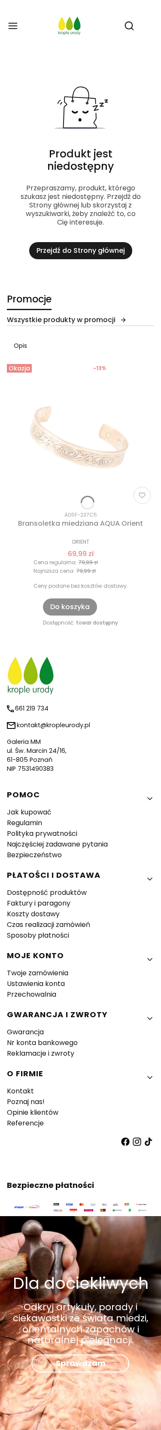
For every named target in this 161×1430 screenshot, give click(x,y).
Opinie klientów (32, 1112)
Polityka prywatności (42, 833)
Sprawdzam (81, 1363)
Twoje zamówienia (37, 973)
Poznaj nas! (26, 1102)
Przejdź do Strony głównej (80, 250)
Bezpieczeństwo (34, 855)
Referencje (25, 1123)
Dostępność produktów (47, 892)
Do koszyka (70, 607)
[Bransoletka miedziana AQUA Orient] (80, 434)
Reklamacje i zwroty (40, 1053)
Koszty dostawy (33, 914)
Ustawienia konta (36, 984)
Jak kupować (29, 812)
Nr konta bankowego (42, 1043)
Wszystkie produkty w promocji (61, 320)
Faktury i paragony (38, 903)
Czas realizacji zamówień (48, 925)
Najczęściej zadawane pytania (57, 844)
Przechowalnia (31, 994)
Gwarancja (25, 1032)
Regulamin (24, 823)
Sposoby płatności (38, 935)
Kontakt (20, 1091)
